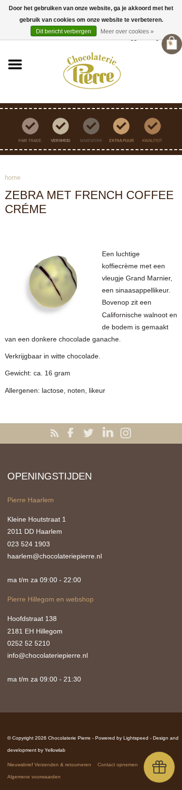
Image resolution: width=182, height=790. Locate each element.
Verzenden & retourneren (62, 764)
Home (12, 177)
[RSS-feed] (56, 433)
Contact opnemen (118, 764)
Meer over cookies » (127, 31)
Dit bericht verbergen (63, 31)
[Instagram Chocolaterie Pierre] (126, 433)
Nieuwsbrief (20, 764)
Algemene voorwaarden (34, 776)
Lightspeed (136, 738)
